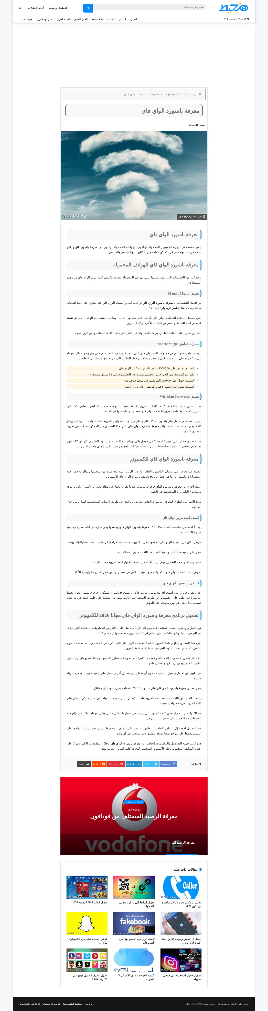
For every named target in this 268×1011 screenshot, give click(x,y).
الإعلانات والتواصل (30, 1003)
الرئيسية (192, 94)
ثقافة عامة (97, 19)
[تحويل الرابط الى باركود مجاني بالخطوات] (133, 887)
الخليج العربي (81, 19)
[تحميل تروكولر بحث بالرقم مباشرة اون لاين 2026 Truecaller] (180, 887)
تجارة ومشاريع (45, 19)
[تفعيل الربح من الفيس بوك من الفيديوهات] (133, 923)
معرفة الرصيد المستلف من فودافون (134, 816)
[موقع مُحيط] (233, 8)
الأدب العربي (63, 19)
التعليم (122, 19)
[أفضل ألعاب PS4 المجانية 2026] (87, 887)
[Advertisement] (134, 54)
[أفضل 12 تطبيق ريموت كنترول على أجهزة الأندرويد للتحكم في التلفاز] (180, 923)
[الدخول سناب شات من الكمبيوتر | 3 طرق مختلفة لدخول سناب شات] (87, 923)
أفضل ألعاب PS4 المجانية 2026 (90, 902)
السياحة (111, 19)
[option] (134, 816)
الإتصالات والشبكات (134, 802)
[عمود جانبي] (20, 7)
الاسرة (133, 19)
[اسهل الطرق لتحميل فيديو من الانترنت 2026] (87, 960)
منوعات (28, 19)
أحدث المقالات (36, 7)
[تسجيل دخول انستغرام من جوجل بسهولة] (180, 960)
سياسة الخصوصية (72, 1003)
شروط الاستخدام (51, 1003)
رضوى (203, 125)
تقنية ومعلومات (172, 94)
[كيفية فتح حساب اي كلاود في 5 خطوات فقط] (133, 960)
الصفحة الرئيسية (58, 7)
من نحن (88, 1003)
